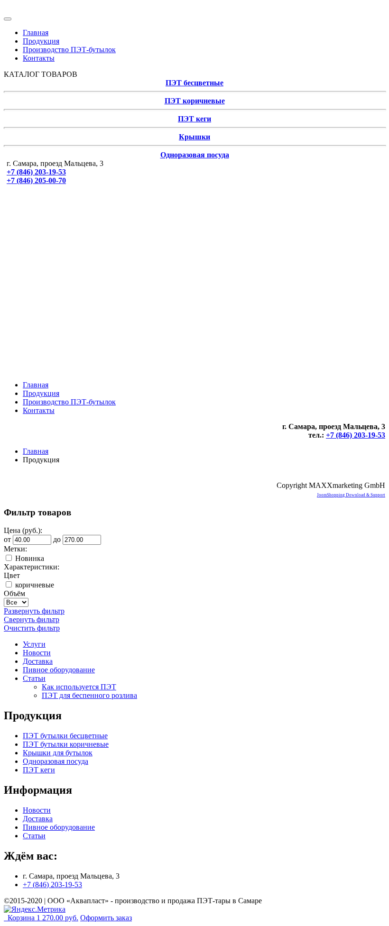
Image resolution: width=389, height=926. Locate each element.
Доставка (38, 661)
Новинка (29, 558)
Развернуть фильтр (34, 611)
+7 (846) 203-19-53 (36, 172)
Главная (35, 32)
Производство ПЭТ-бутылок (69, 50)
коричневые (34, 585)
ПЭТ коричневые (195, 101)
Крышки (194, 137)
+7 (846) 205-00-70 (36, 180)
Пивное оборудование (59, 670)
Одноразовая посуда (194, 155)
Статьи (34, 678)
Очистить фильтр (32, 628)
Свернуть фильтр (31, 619)
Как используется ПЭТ (79, 687)
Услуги (34, 644)
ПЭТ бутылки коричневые (66, 744)
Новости (37, 653)
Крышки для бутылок (58, 753)
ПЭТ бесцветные (194, 83)
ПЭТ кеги (194, 119)
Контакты (39, 58)
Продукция (41, 41)
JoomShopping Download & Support (351, 495)
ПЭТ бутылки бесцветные (65, 736)
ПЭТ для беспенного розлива (89, 695)
